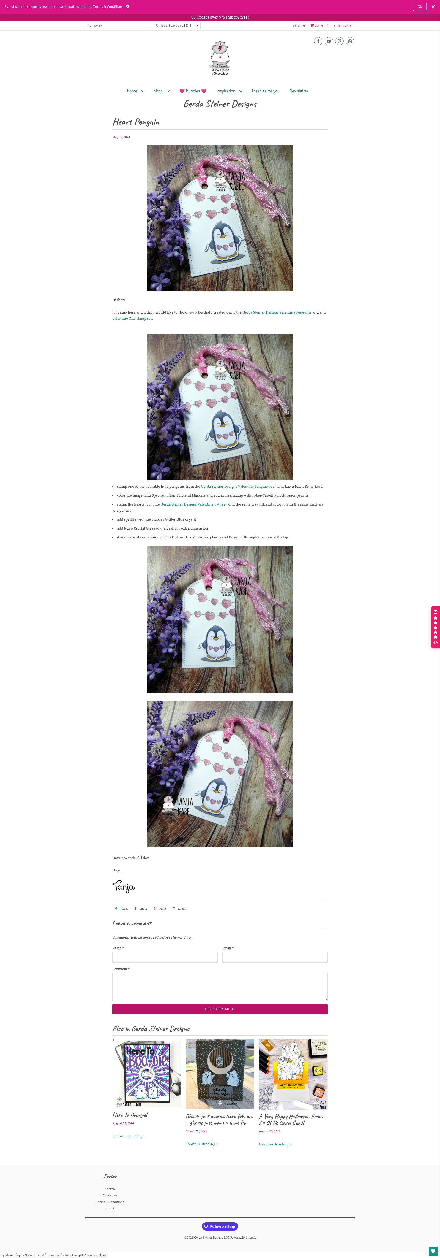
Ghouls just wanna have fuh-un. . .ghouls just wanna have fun (219, 1119)
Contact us (110, 1195)
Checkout (343, 25)
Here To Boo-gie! (129, 1115)
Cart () (321, 25)
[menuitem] (137, 90)
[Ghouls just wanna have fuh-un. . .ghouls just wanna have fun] (220, 1074)
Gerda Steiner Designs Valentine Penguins (276, 312)
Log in (299, 25)
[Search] (89, 25)
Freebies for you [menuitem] (266, 91)
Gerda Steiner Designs (220, 104)
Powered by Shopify (243, 1237)
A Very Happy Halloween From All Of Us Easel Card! (290, 1119)
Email (228, 948)
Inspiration (227, 91)
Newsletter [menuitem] (299, 91)
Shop (159, 91)
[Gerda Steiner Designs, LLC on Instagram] (350, 41)
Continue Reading (127, 1136)
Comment (121, 969)
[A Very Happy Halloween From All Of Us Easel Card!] (293, 1074)
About (110, 1208)
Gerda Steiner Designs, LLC (211, 1237)
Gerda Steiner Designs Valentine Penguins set (238, 486)
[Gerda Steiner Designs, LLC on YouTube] (329, 41)
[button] (435, 627)
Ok (420, 6)
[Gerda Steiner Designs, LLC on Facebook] (318, 41)
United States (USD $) (175, 25)
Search (110, 1189)
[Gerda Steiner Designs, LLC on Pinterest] (339, 41)
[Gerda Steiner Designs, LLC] (220, 59)
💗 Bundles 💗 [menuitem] (193, 91)
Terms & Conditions (110, 1202)
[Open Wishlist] (433, 1251)
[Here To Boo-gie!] (146, 1073)
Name (118, 948)
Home (133, 91)
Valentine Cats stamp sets (132, 319)
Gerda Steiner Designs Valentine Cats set (193, 504)
